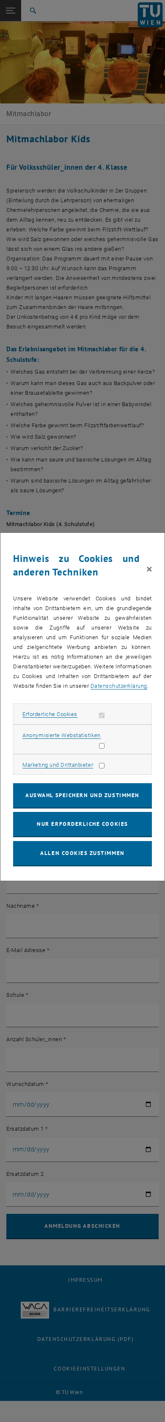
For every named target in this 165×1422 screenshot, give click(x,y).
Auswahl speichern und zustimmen (82, 795)
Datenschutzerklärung (119, 686)
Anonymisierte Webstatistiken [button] (61, 735)
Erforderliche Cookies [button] (49, 714)
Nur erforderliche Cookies (82, 824)
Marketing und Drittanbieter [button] (57, 765)
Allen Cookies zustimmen (82, 853)
